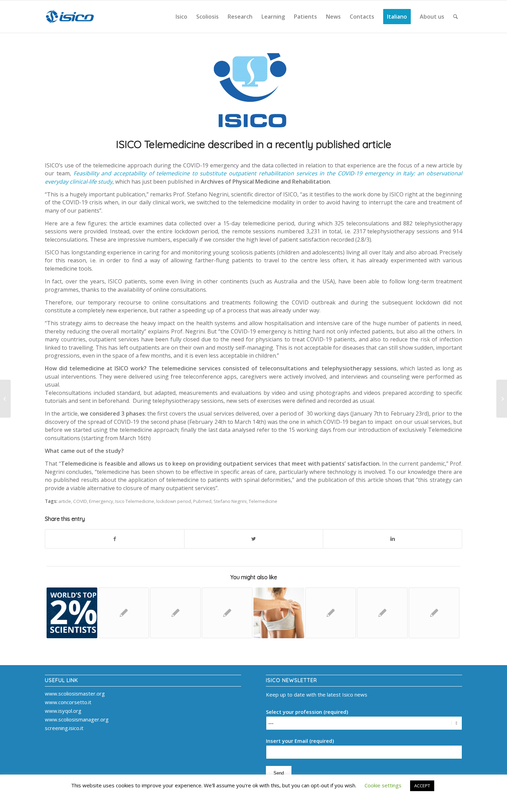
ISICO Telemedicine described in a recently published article (253, 144)
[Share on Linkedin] (392, 538)
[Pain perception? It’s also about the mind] (501, 399)
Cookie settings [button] (383, 785)
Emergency (101, 501)
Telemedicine (263, 501)
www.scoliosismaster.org (75, 693)
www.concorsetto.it (68, 702)
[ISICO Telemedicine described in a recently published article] (253, 91)
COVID (80, 501)
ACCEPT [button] (422, 786)
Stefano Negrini (230, 501)
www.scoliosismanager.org (77, 719)
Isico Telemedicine (134, 501)
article (64, 501)
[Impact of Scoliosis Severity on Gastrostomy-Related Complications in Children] (175, 612)
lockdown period (173, 501)
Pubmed (202, 501)
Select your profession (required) (307, 711)
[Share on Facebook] (114, 538)
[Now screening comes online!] (5, 399)
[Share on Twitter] (254, 538)
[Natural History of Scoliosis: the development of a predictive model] (279, 612)
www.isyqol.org (63, 710)
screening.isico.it (64, 728)
